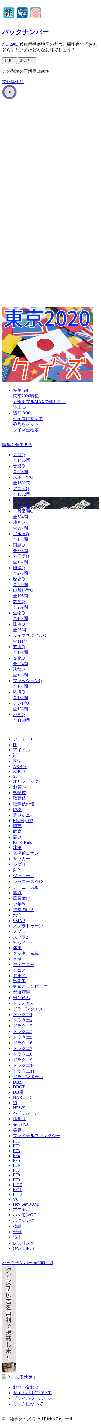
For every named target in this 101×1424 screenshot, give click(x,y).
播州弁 (17, 81)
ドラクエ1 (22, 1014)
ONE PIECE (24, 1248)
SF (15, 776)
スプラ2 (20, 937)
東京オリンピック (30, 986)
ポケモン (21, 1209)
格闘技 (19, 792)
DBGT (19, 1087)
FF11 (17, 1189)
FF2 (16, 1146)
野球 (17, 1231)
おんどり (27, 60)
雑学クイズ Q (23, 1418)
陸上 (17, 1237)
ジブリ (19, 864)
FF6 (16, 1165)
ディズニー (23, 964)
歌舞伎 (19, 798)
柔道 (17, 892)
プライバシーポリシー (34, 1398)
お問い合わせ (26, 1387)
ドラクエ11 (23, 1071)
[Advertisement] (50, 155)
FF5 (16, 1160)
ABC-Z (19, 771)
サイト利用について (32, 1392)
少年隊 (19, 904)
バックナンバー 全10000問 (27, 1262)
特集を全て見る (17, 444)
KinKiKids (22, 842)
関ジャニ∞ (23, 815)
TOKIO (20, 975)
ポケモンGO (25, 1214)
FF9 (16, 1180)
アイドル (21, 750)
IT (15, 744)
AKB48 (20, 766)
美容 (17, 1130)
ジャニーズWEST (29, 881)
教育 (17, 831)
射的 (17, 870)
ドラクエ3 (22, 1026)
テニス (19, 970)
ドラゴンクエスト (30, 1009)
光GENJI (21, 1124)
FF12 (17, 1194)
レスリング (23, 1243)
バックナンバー (25, 32)
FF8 (16, 1175)
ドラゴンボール (28, 1076)
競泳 (17, 837)
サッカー (21, 858)
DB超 (18, 1092)
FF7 (16, 1170)
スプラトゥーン (28, 926)
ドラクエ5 (22, 1037)
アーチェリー (26, 739)
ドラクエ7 (22, 1048)
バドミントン (26, 1113)
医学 (17, 761)
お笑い (19, 787)
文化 (6, 81)
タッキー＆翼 (26, 953)
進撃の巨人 (23, 909)
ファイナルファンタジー (36, 1135)
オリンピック (26, 781)
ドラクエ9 (22, 1060)
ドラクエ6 (22, 1043)
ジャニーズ (23, 875)
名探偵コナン (26, 853)
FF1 (16, 1141)
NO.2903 (10, 44)
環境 (17, 809)
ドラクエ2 (22, 1020)
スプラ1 (20, 931)
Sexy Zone (22, 942)
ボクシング (23, 1220)
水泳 (17, 915)
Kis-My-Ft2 (23, 820)
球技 (17, 825)
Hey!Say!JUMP (26, 1204)
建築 (17, 847)
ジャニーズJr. (25, 887)
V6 (15, 1199)
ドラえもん (23, 1003)
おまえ (9, 60)
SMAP (19, 920)
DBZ (17, 1082)
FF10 (17, 1184)
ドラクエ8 (22, 1054)
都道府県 (21, 992)
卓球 (17, 959)
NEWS (19, 1108)
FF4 (16, 1155)
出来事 (19, 980)
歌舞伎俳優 (23, 804)
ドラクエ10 (23, 1065)
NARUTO (22, 1097)
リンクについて (28, 1404)
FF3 (16, 1150)
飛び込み (21, 997)
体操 (17, 947)
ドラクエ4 (22, 1031)
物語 (17, 1226)
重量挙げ (21, 898)
